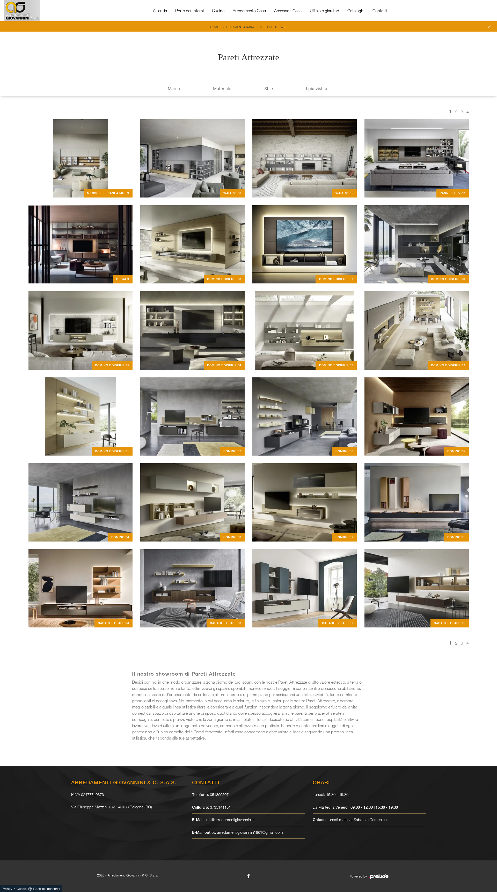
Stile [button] (268, 88)
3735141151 (220, 807)
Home (214, 26)
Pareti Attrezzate (272, 26)
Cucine (218, 10)
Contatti (379, 10)
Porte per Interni (189, 10)
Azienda (160, 10)
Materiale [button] (222, 88)
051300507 (219, 794)
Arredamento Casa (249, 10)
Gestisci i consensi (46, 889)
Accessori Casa (288, 10)
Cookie (22, 889)
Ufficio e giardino (324, 10)
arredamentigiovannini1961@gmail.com (250, 832)
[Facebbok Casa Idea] (248, 876)
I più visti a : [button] (318, 88)
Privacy (7, 889)
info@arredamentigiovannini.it (230, 819)
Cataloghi (355, 10)
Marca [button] (174, 88)
